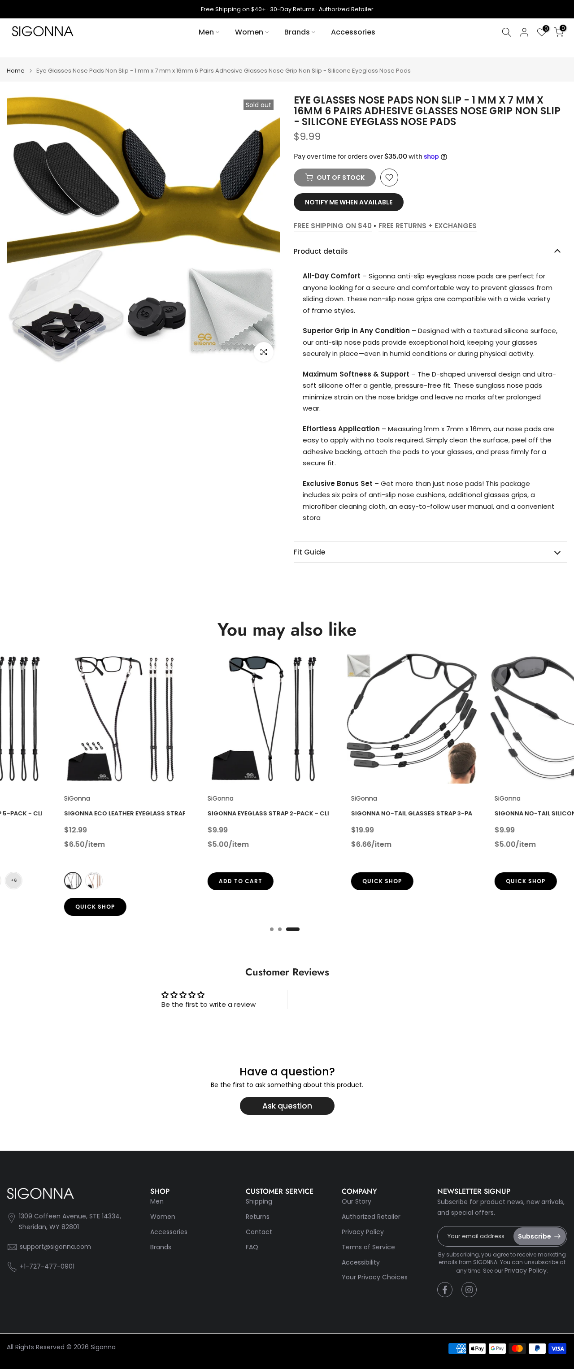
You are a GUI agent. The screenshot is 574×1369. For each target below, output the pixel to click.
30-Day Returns (292, 9)
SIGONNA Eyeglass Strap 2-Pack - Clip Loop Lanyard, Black (251, 813)
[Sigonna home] (42, 31)
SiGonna (25, 798)
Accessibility (361, 1262)
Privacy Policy (363, 1232)
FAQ (252, 1247)
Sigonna (103, 1347)
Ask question (287, 1105)
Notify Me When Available (348, 202)
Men (206, 32)
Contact (259, 1232)
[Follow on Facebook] (444, 1289)
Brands (297, 32)
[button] (389, 177)
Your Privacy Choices (375, 1277)
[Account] (524, 32)
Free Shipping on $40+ (233, 9)
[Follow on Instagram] (469, 1289)
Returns (258, 1217)
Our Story (356, 1201)
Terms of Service (368, 1247)
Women (249, 32)
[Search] (507, 32)
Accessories (353, 32)
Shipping (259, 1201)
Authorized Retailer (346, 9)
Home (16, 71)
